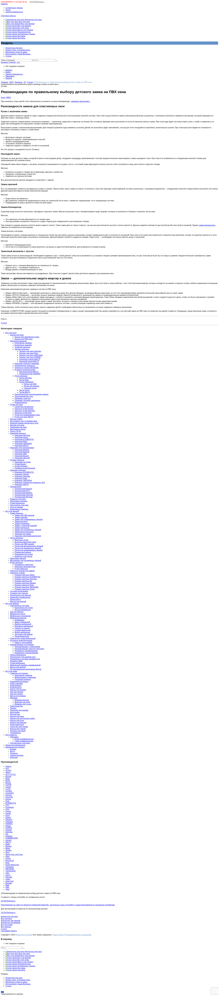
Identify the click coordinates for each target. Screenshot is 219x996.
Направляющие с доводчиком (27, 647)
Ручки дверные (16, 563)
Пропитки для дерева (19, 710)
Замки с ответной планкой (26, 526)
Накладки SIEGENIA (23, 444)
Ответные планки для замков (22, 571)
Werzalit (8, 877)
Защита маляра (16, 755)
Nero (7, 852)
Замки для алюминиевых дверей (29, 519)
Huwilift (8, 830)
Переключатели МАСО (28, 372)
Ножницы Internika (22, 476)
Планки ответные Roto (24, 585)
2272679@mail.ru (37, 2)
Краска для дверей (18, 602)
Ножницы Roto (21, 478)
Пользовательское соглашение (78, 935)
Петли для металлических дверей (29, 546)
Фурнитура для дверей (10, 921)
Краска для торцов (18, 729)
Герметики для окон (18, 427)
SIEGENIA (9, 869)
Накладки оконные (18, 433)
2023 (11, 82)
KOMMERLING (11, 838)
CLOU (8, 789)
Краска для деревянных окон (27, 337)
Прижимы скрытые (23, 398)
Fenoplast (9, 807)
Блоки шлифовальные (24, 739)
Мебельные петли (17, 614)
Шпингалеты (15, 599)
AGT (7, 768)
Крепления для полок (24, 608)
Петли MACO (24, 392)
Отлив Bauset (20, 464)
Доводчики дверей (18, 558)
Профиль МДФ (16, 661)
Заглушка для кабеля (24, 634)
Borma (8, 783)
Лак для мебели (16, 612)
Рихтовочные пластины (20, 743)
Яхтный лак (15, 714)
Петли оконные (21, 376)
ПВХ (7, 887)
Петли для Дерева (31, 386)
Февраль (18, 82)
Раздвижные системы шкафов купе (25, 659)
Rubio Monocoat (12, 865)
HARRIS (9, 824)
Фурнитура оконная (18, 341)
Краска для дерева (18, 690)
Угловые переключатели (25, 370)
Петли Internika (25, 378)
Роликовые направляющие (26, 651)
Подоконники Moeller (23, 493)
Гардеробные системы (19, 606)
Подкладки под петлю (24, 554)
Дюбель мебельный (23, 624)
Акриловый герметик (23, 675)
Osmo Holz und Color (14, 854)
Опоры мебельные (18, 655)
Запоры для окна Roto (28, 353)
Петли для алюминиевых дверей (28, 550)
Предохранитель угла (24, 396)
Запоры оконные (22, 349)
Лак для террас (16, 694)
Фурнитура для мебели (10, 923)
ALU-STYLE (10, 774)
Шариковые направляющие (26, 653)
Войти (8, 72)
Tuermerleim (10, 871)
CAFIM (8, 785)
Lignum (8, 840)
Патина (13, 708)
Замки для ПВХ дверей (24, 515)
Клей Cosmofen (16, 684)
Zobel (7, 879)
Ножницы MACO (22, 485)
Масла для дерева (25, 30)
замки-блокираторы (207, 225)
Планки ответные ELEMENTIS (27, 577)
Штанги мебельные (23, 610)
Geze (7, 816)
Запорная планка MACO (29, 359)
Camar (8, 787)
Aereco (8, 766)
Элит (7, 889)
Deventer (9, 797)
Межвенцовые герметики (25, 677)
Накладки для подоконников (22, 448)
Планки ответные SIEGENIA (26, 587)
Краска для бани (17, 716)
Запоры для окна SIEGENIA (31, 355)
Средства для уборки (19, 727)
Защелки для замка (23, 534)
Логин (7, 10)
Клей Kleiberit (15, 686)
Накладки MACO (22, 446)
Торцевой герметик (23, 679)
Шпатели (14, 757)
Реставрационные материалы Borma (25, 669)
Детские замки (16, 419)
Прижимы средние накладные (27, 400)
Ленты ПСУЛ (15, 431)
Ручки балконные (17, 503)
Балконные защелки (23, 345)
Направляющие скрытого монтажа (29, 649)
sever (3, 97)
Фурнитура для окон (33, 20)
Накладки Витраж (22, 452)
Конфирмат (19, 620)
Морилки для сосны (23, 704)
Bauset (8, 777)
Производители (24, 32)
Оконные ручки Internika (25, 411)
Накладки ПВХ (21, 454)
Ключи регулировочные (15, 745)
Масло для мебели (18, 667)
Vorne (7, 875)
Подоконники (15, 487)
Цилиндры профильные (20, 597)
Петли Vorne (24, 390)
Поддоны (14, 753)
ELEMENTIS (10, 803)
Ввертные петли (21, 540)
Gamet (8, 813)
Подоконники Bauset (23, 489)
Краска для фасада (18, 723)
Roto (7, 863)
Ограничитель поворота (25, 366)
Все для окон (24, 22)
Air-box (8, 770)
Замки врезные (21, 522)
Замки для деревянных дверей (28, 530)
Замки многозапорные (24, 532)
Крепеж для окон (17, 425)
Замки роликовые (22, 524)
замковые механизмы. (80, 101)
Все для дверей (27, 24)
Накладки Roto (21, 442)
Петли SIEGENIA (26, 382)
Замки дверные (16, 513)
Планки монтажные (23, 552)
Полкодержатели (22, 636)
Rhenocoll (9, 861)
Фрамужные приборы (19, 509)
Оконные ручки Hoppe (24, 409)
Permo (8, 859)
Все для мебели (24, 26)
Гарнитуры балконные (24, 407)
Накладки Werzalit (22, 458)
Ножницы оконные (18, 470)
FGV (7, 809)
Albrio (7, 772)
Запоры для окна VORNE (30, 357)
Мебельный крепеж (18, 618)
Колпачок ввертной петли (25, 542)
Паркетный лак (16, 706)
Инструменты (11, 735)
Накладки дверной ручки (25, 567)
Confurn (8, 791)
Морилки (13, 698)
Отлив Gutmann (21, 466)
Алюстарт (9, 881)
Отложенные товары (26, 34)
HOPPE (8, 828)
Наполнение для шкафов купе (23, 657)
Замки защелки (21, 517)
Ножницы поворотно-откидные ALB (30, 483)
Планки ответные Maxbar (25, 583)
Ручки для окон (16, 405)
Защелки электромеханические (28, 536)
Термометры (15, 733)
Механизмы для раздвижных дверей (25, 560)
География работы (9, 931)
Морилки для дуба (22, 702)
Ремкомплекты (21, 403)
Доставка (21, 36)
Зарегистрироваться (14, 12)
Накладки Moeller (22, 450)
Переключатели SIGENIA (29, 374)
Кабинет (4, 4)
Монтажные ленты (18, 429)
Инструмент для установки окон (23, 421)
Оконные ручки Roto (23, 413)
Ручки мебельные (17, 663)
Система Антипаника (19, 591)
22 (25, 82)
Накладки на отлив (23, 462)
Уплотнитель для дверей (20, 595)
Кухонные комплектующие (21, 640)
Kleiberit (8, 836)
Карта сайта (58, 935)
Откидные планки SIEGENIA (27, 368)
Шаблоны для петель (23, 556)
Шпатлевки (15, 712)
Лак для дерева (16, 692)
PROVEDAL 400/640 (23, 343)
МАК (7, 885)
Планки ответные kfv (23, 581)
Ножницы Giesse (22, 474)
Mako (7, 844)
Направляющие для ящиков (22, 645)
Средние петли (30, 388)
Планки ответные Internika (26, 579)
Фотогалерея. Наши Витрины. (18, 54)
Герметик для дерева (19, 673)
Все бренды (6, 927)
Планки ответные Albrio (25, 575)
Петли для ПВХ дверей (24, 544)
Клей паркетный (17, 725)
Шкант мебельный (22, 622)
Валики (13, 749)
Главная (4, 82)
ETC (7, 805)
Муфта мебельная (22, 632)
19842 (8, 97)
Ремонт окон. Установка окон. (17, 50)
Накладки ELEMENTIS (24, 439)
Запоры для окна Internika (30, 351)
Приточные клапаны (18, 501)
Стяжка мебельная (23, 630)
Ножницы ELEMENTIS (24, 472)
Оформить (9, 76)
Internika (8, 832)
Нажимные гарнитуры (24, 565)
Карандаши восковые (19, 681)
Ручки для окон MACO (24, 417)
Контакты (21, 38)
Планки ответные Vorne (25, 589)
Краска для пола (17, 720)
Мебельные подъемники (20, 616)
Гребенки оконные (22, 347)
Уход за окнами (16, 507)
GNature (8, 820)
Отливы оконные (17, 460)
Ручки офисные (21, 569)
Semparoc (9, 867)
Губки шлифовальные (24, 741)
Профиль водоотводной (25, 468)
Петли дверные (16, 538)
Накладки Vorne (21, 437)
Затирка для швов (17, 731)
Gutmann (9, 822)
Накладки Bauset (22, 456)
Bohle (7, 781)
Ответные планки (17, 573)
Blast (7, 779)
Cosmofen (9, 793)
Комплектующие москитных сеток (24, 423)
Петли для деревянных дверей (28, 548)
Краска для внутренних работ (22, 718)
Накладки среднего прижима (27, 364)
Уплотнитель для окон (19, 505)
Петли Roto (24, 380)
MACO (8, 842)
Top (2, 992)
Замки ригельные (22, 528)
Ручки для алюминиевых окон (27, 415)
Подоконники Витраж (24, 497)
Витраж (8, 883)
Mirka (7, 848)
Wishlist (8, 78)
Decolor (8, 795)
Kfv (6, 834)
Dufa (7, 801)
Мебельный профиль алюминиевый (25, 665)
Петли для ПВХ (30, 384)
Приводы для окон (18, 499)
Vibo (7, 873)
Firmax (8, 811)
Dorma (8, 799)
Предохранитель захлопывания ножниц (31, 394)
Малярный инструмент (15, 747)
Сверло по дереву (22, 628)
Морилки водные (22, 700)
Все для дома (23, 28)
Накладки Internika (22, 435)
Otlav (7, 857)
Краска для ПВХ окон (24, 339)
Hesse (8, 826)
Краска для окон (17, 335)
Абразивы (14, 737)
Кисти (12, 751)
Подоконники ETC (22, 491)
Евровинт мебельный (24, 626)
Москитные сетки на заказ (16, 52)
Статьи (8, 56)
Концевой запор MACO (29, 362)
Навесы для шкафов (23, 643)
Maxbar (8, 846)
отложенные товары (14, 8)
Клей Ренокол (16, 688)
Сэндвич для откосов (19, 593)
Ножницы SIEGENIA (23, 480)
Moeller (8, 850)
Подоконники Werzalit (24, 495)
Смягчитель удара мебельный (22, 638)
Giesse (8, 818)
